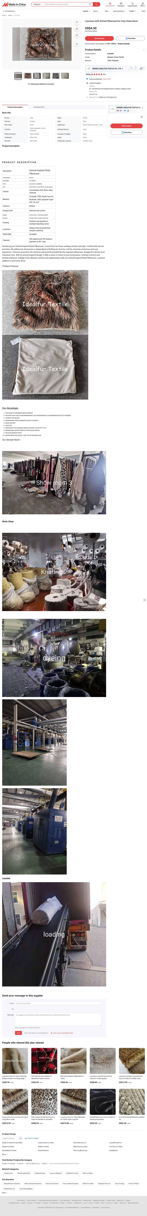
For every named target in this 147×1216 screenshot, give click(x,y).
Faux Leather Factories (70, 1184)
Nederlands (77, 1203)
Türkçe (115, 1203)
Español (30, 1203)
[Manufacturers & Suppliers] (14, 4)
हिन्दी (102, 1203)
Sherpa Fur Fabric (8, 1146)
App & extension (118, 11)
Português (38, 1203)
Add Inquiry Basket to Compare (42, 84)
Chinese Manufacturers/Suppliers (48, 1200)
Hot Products (21, 1200)
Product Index (111, 1200)
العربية (85, 1203)
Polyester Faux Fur (104, 1184)
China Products (31, 1200)
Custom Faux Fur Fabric (46, 1143)
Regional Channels (99, 1200)
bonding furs (113, 1150)
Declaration (95, 1207)
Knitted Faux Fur (9, 1189)
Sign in (142, 6)
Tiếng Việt (123, 1203)
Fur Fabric (17, 15)
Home (4, 15)
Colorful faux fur (43, 1150)
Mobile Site (120, 1200)
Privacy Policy (105, 1207)
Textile (10, 15)
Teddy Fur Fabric (43, 1146)
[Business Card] (142, 117)
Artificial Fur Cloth (72, 1173)
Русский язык (54, 1203)
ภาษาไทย (108, 1203)
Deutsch (69, 1203)
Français (45, 1203)
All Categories (9, 11)
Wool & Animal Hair (23, 1173)
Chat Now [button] (131, 38)
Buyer (95, 11)
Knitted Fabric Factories (12, 1184)
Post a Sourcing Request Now (62, 1033)
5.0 (118, 111)
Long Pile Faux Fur (115, 1143)
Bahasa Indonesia (133, 1203)
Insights (128, 1200)
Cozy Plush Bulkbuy (26, 1189)
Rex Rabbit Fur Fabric (9, 1150)
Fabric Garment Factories (32, 1184)
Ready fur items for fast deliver (12, 1143)
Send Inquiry (99, 38)
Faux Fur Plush (134, 1184)
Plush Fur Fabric (88, 1184)
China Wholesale (65, 1200)
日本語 (97, 1203)
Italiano (63, 1203)
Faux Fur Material (56, 1173)
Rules (143, 11)
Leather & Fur (8, 1173)
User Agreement (85, 1207)
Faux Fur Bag (119, 1184)
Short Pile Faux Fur (80, 1143)
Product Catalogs (32, 1138)
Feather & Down (40, 1173)
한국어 (91, 1203)
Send (18, 1033)
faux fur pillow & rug (80, 1150)
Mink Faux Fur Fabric (80, 1146)
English (23, 1203)
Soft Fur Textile (87, 1173)
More (4, 1193)
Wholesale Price (76, 1200)
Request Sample (124, 44)
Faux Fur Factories (52, 1184)
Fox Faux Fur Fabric (115, 1146)
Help (106, 11)
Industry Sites (87, 1200)
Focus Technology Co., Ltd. (59, 1207)
